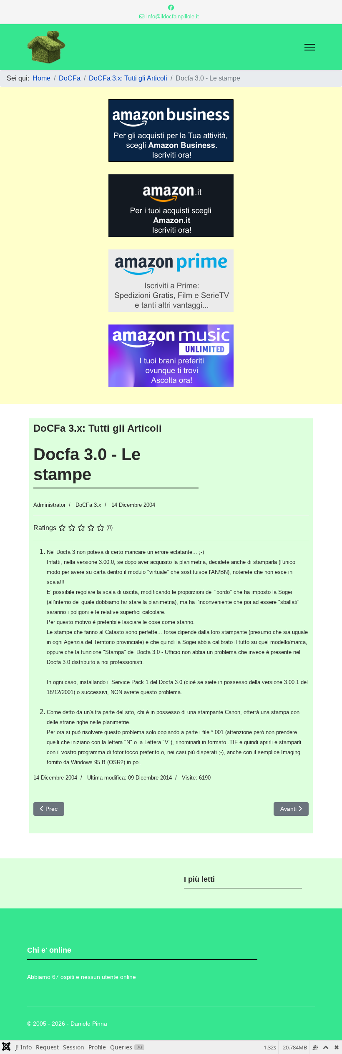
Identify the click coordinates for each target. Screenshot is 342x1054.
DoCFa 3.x (88, 505)
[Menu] (309, 47)
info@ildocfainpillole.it (172, 17)
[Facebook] (171, 7)
